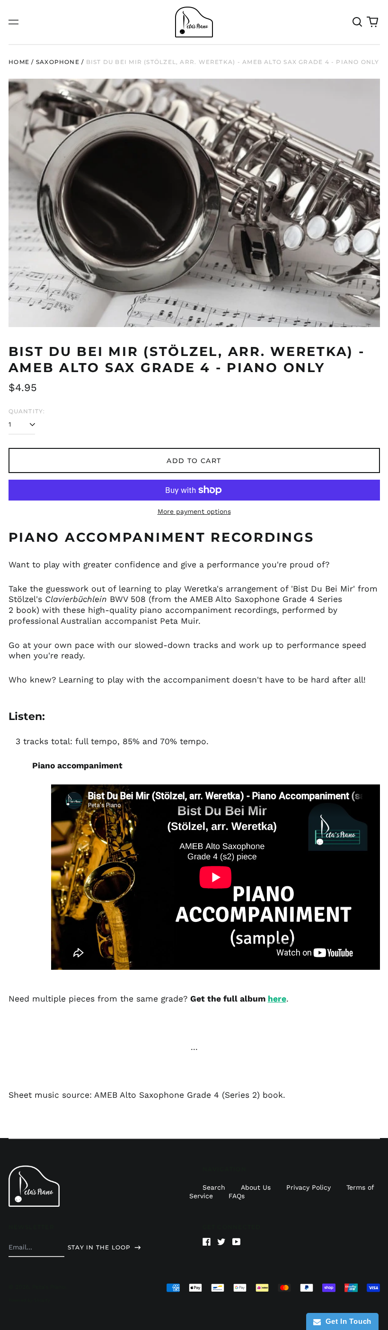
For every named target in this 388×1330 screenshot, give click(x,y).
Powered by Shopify (29, 1300)
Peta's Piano (48, 1287)
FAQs (237, 1196)
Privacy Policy (308, 1187)
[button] (357, 22)
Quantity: (27, 411)
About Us (256, 1187)
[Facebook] (207, 1242)
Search (214, 1187)
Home (19, 61)
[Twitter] (221, 1242)
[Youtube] (236, 1242)
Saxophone (57, 61)
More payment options (194, 511)
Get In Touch (346, 1321)
